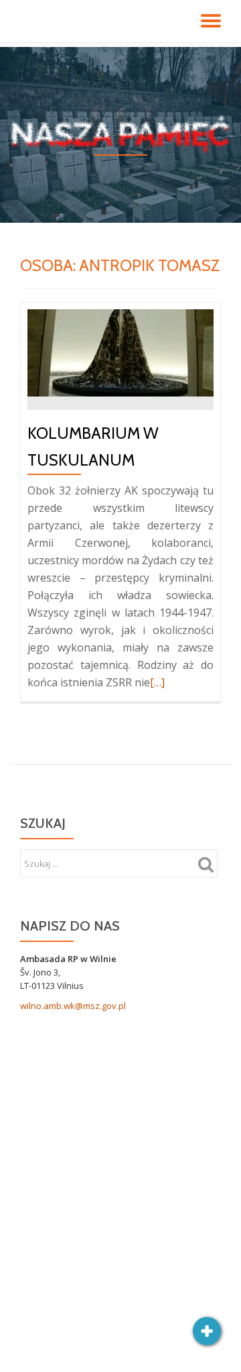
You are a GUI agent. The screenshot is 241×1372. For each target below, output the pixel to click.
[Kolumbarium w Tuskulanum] (120, 352)
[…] (157, 682)
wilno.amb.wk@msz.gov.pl (73, 1006)
